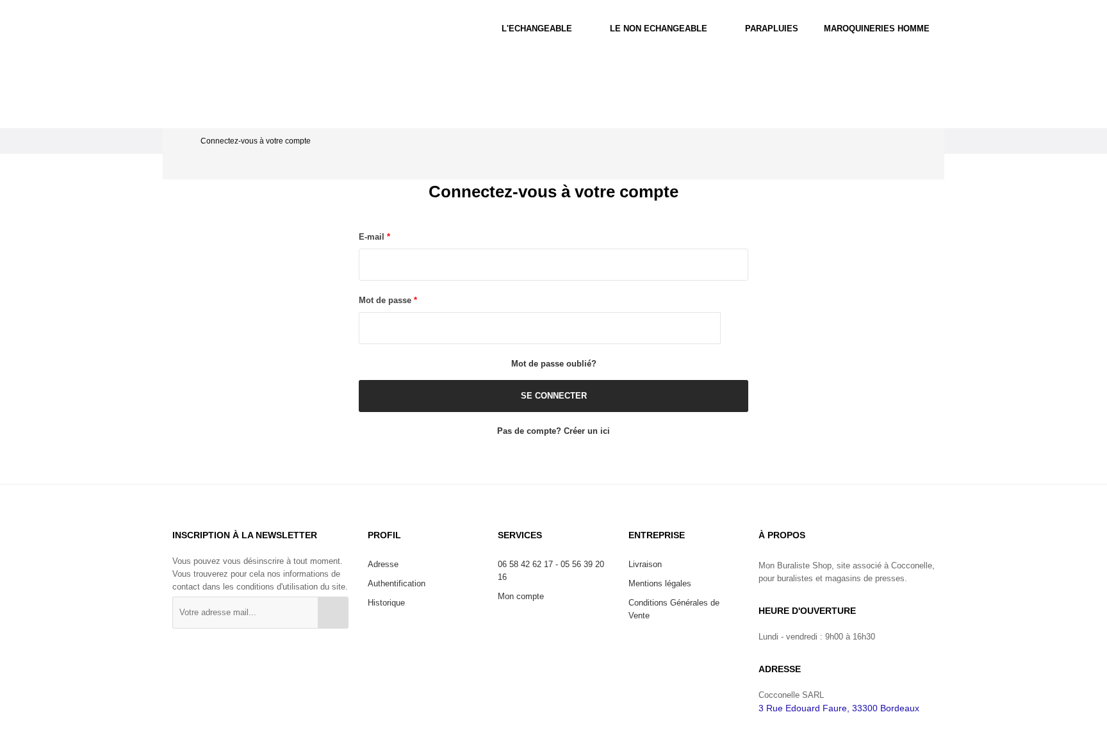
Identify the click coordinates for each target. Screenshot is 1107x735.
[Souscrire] (333, 613)
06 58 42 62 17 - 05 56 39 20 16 (551, 570)
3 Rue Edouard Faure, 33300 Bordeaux (838, 708)
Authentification (396, 583)
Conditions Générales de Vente (673, 609)
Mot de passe (386, 300)
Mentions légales (659, 583)
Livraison (645, 564)
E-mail (373, 237)
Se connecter (554, 396)
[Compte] (996, 28)
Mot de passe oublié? (553, 363)
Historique (386, 602)
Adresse (383, 564)
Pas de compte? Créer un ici (553, 431)
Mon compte (521, 596)
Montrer (734, 328)
